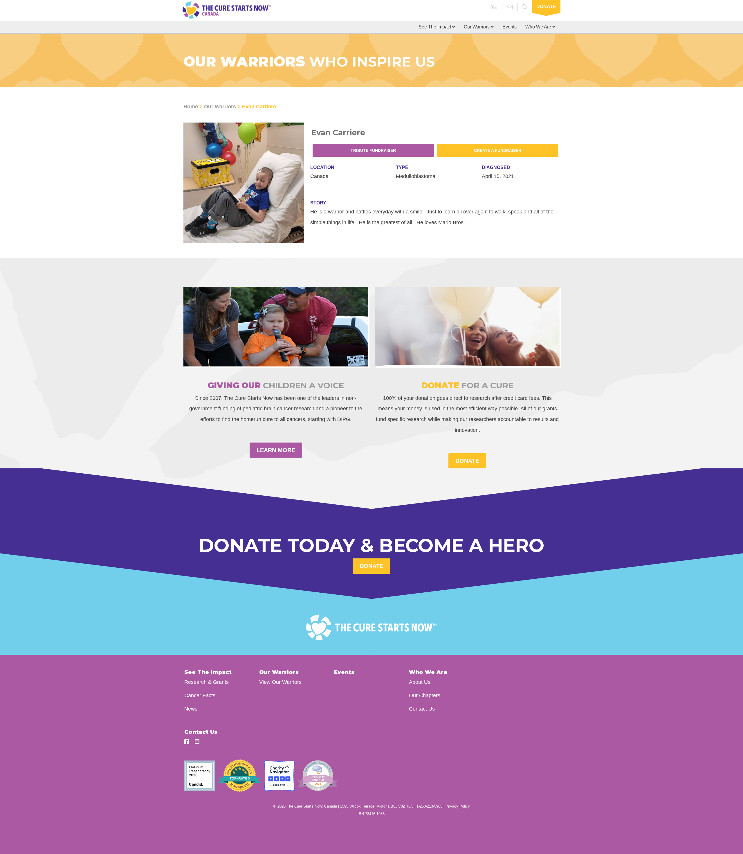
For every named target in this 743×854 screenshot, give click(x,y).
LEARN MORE (276, 450)
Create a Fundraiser (497, 150)
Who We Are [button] (538, 26)
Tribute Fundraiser (373, 150)
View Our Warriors (280, 682)
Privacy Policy (458, 806)
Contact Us (422, 709)
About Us (419, 682)
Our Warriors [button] (477, 26)
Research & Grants (206, 682)
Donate (546, 6)
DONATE (467, 461)
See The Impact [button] (435, 26)
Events (509, 26)
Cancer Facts (199, 695)
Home (190, 106)
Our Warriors (220, 106)
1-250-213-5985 (429, 806)
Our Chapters (424, 695)
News (190, 709)
